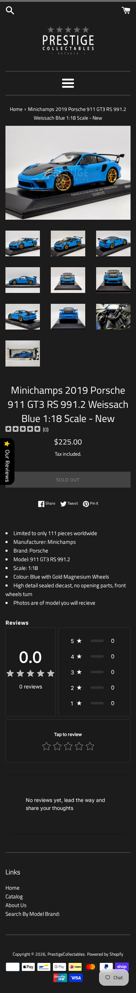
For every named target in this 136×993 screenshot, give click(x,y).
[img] (22, 430)
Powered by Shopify (105, 954)
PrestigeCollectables (66, 954)
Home (12, 888)
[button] (94, 641)
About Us (15, 905)
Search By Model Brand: (32, 914)
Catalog (14, 896)
